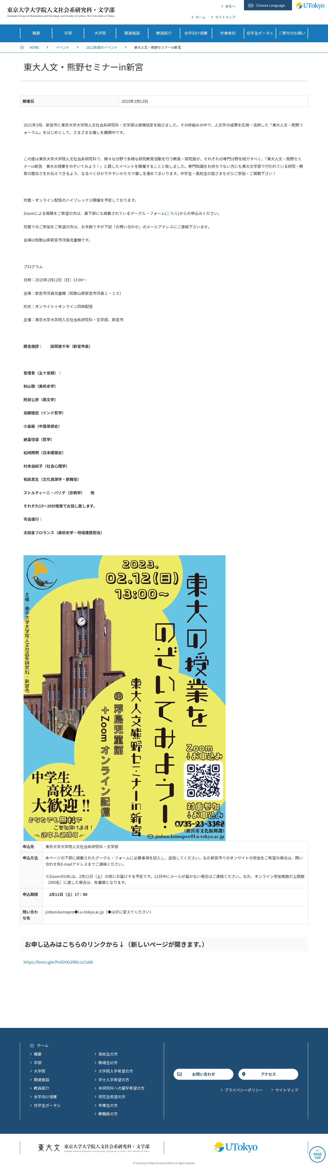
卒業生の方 (108, 1105)
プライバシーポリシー (244, 1090)
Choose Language (270, 5)
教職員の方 (108, 1114)
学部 (38, 1062)
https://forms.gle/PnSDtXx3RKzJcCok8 (58, 962)
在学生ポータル (47, 1105)
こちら (172, 213)
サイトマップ (225, 17)
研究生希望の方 (111, 1096)
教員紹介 (41, 1088)
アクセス (268, 1074)
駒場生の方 (108, 1062)
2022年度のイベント (101, 47)
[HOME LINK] (61, 14)
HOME (34, 47)
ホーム (200, 17)
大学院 (39, 1071)
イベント (62, 47)
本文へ (230, 6)
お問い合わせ (203, 1074)
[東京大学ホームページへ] (310, 6)
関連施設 (41, 1079)
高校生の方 (108, 1054)
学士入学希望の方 (113, 1079)
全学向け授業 (45, 1096)
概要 (38, 1054)
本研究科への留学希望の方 (121, 1088)
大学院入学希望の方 (115, 1071)
